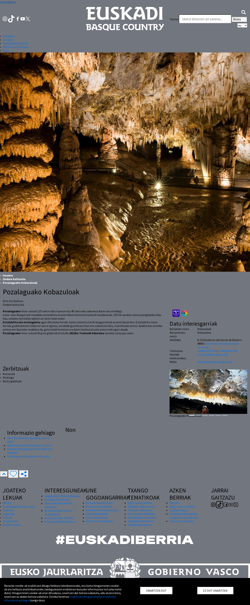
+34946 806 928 (227, 351)
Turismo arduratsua (181, 521)
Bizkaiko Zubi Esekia (57, 499)
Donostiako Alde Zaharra (60, 521)
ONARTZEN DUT (156, 590)
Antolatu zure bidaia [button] (15, 47)
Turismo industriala (140, 510)
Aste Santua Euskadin (99, 521)
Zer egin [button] (8, 39)
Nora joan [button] (9, 36)
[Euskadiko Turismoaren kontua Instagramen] (5, 18)
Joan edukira (8, 2)
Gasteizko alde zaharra (58, 518)
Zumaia (7, 517)
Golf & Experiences (139, 525)
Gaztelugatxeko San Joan (19, 506)
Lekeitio (8, 510)
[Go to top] (4, 474)
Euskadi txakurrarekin (141, 506)
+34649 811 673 (206, 351)
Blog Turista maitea (182, 506)
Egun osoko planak (140, 503)
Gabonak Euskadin (97, 514)
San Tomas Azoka (97, 517)
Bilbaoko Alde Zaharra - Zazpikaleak (59, 512)
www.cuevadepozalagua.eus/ (215, 362)
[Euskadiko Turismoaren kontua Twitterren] (28, 18)
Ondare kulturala (14, 279)
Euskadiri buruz (179, 510)
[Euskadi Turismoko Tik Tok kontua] (12, 18)
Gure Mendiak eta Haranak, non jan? (29, 445)
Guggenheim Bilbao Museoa (61, 496)
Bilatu (237, 19)
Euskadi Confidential (141, 521)
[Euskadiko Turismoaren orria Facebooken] (18, 18)
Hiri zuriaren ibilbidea (141, 514)
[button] (243, 12)
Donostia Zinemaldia (99, 506)
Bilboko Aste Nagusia (99, 503)
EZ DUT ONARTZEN (215, 590)
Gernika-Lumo (12, 525)
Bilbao (7, 503)
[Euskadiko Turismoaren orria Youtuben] (23, 18)
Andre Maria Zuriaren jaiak (102, 510)
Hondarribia (10, 521)
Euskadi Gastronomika (142, 517)
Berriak (174, 503)
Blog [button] (6, 50)
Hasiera (8, 275)
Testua (174, 19)
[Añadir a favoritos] (13, 474)
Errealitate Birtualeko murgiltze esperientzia (183, 515)
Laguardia (9, 514)
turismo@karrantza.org (212, 354)
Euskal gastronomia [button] (15, 43)
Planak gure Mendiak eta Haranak (28, 456)
